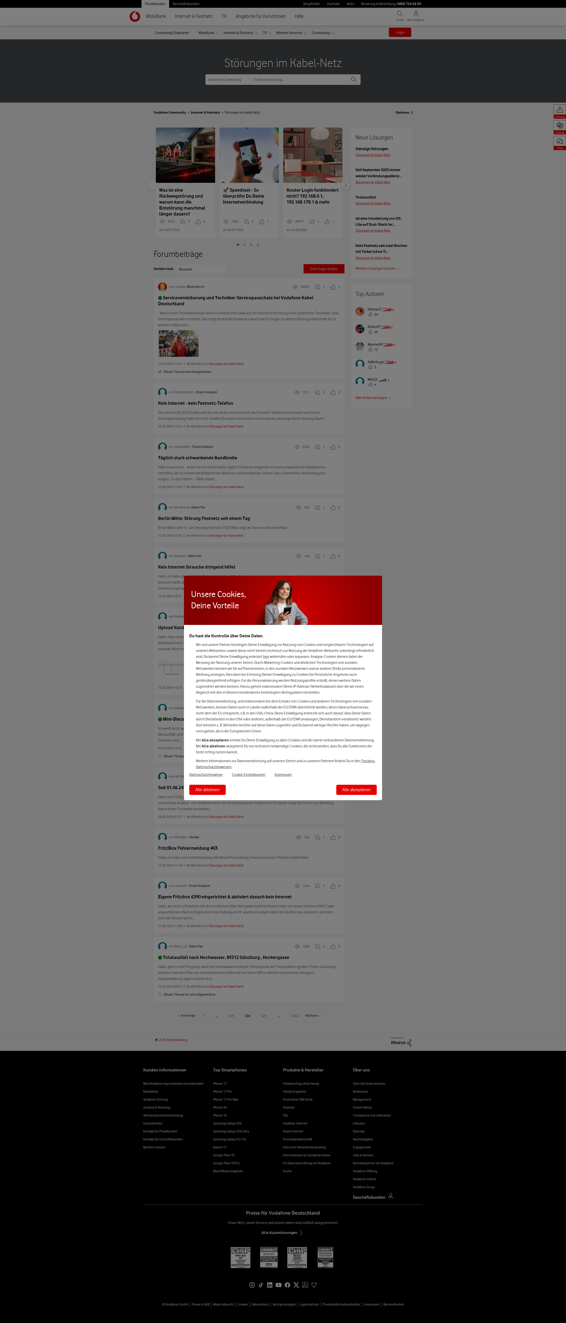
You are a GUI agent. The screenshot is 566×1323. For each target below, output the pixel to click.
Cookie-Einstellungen (248, 774)
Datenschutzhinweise (206, 774)
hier (266, 656)
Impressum (283, 774)
